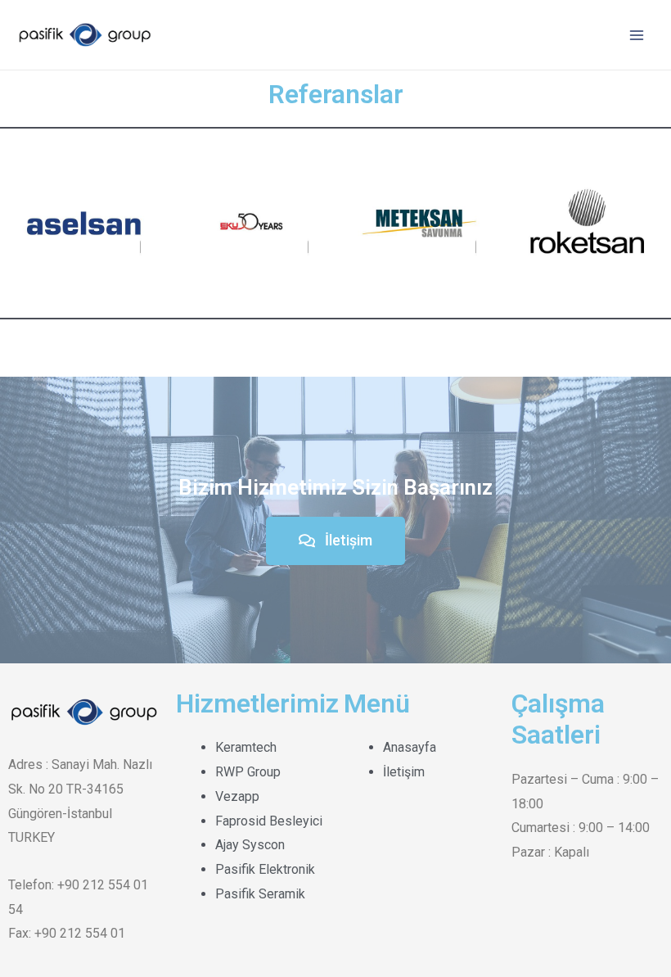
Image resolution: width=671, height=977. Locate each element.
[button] (335, 541)
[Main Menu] (637, 35)
